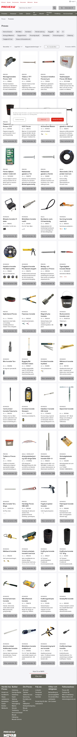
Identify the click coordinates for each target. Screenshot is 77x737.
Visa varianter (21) (10, 426)
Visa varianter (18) (48, 568)
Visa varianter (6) (48, 236)
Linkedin (38, 690)
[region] (38, 116)
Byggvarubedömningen (32, 46)
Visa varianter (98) (48, 473)
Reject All (43, 119)
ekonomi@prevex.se (68, 699)
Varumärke (6, 46)
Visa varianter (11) (47, 616)
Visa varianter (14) (29, 94)
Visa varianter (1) (48, 94)
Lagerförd (17, 46)
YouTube (38, 697)
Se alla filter (52, 47)
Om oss (25, 710)
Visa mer (38, 676)
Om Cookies (52, 701)
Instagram (38, 694)
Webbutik (5, 708)
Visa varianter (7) (66, 236)
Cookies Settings (19, 119)
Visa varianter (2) (66, 283)
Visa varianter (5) (10, 94)
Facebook (38, 692)
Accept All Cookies (57, 119)
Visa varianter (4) (10, 616)
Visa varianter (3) (48, 141)
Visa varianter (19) (10, 521)
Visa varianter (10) (10, 283)
